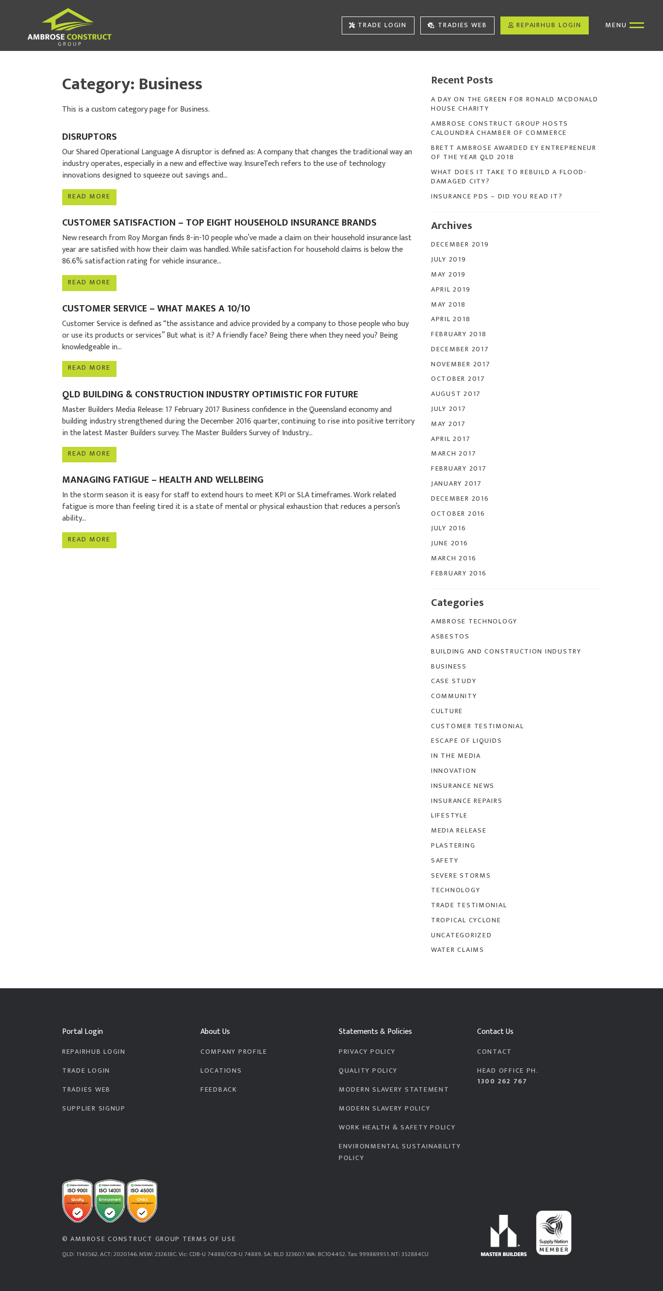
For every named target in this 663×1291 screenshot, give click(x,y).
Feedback (218, 1089)
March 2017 (453, 453)
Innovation (453, 771)
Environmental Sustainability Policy (400, 1152)
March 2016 (453, 558)
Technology (455, 890)
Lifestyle (449, 815)
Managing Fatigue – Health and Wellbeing (163, 480)
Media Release (458, 830)
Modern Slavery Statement (394, 1089)
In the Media (456, 756)
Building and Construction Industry (506, 651)
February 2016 (458, 573)
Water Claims (457, 950)
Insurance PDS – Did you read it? (497, 196)
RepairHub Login (548, 25)
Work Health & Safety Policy (397, 1127)
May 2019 (448, 274)
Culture (447, 711)
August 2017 (456, 394)
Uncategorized (461, 935)
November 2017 (460, 364)
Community (454, 696)
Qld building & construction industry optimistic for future (210, 394)
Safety (444, 860)
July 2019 (448, 259)
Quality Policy (368, 1071)
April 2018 (450, 319)
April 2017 (450, 439)
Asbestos (450, 636)
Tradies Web (462, 25)
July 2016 (448, 528)
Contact (494, 1052)
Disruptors (89, 137)
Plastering (453, 845)
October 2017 (458, 379)
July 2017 (448, 409)
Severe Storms (461, 876)
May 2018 (448, 304)
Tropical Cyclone (466, 920)
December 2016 (460, 499)
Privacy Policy (367, 1052)
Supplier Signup (94, 1108)
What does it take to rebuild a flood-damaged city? (509, 176)
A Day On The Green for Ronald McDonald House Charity (514, 104)
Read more (89, 196)
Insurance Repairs (466, 801)
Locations (221, 1071)
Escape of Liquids (466, 741)
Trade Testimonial (469, 905)
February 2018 (458, 334)
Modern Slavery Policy (384, 1108)
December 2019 (460, 244)
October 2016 (458, 514)
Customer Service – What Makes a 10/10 (156, 308)
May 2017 (448, 424)
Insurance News (463, 786)
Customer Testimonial (477, 726)
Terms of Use (209, 1239)
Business (449, 666)
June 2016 (449, 543)
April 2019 (450, 289)
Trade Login (382, 25)
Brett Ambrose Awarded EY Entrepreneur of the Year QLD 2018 (514, 152)
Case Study (453, 681)
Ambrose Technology (474, 621)
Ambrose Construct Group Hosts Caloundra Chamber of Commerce (499, 128)
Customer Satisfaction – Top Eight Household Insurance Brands (219, 222)
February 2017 (458, 468)
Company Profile (233, 1052)
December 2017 (460, 349)
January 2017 (456, 484)
